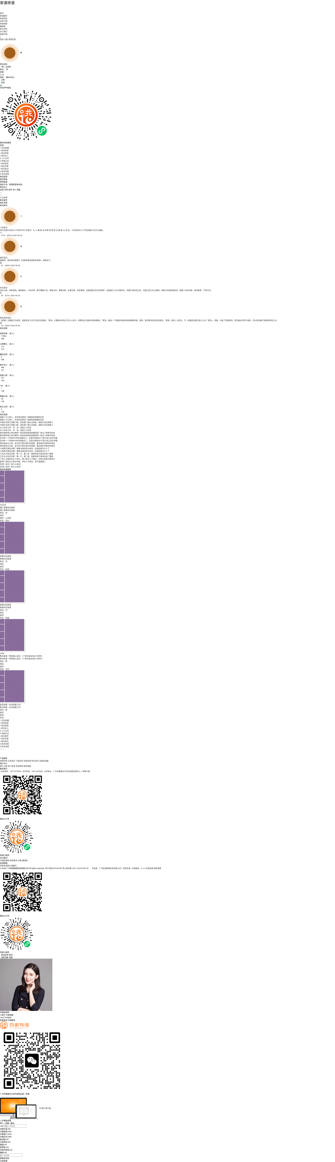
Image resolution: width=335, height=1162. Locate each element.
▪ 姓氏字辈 (4, 166)
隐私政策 (157, 868)
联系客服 (27, 766)
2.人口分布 (4, 158)
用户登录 (11, 766)
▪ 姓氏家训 (4, 168)
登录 (2, 39)
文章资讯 (11, 760)
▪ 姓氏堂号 (4, 163)
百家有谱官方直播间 (8, 865)
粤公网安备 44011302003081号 (75, 868)
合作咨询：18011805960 (32, 771)
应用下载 (3, 21)
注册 (6, 39)
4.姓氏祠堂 (4, 171)
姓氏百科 (3, 28)
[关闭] (0, 1096)
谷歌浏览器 (43, 760)
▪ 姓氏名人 (4, 155)
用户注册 (3, 766)
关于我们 (3, 31)
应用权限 (149, 868)
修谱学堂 (3, 760)
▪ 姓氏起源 (4, 150)
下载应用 (19, 760)
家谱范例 (12, 39)
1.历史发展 (4, 147)
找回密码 (19, 766)
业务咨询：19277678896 (11, 771)
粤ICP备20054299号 (53, 868)
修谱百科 (3, 18)
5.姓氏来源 (4, 174)
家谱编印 (3, 15)
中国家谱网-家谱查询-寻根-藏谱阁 (14, 860)
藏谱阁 (2, 26)
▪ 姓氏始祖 (4, 153)
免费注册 (3, 34)
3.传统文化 (4, 160)
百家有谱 (27, 760)
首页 (2, 13)
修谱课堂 (3, 23)
